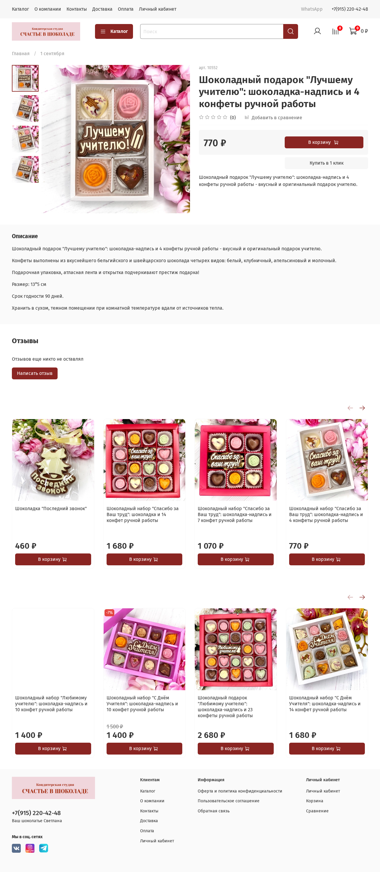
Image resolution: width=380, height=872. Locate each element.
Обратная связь (213, 811)
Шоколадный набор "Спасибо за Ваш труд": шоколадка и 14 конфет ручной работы (143, 514)
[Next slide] (178, 139)
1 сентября (52, 53)
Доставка (102, 9)
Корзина (314, 800)
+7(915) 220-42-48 (350, 9)
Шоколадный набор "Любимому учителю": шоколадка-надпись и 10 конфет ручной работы (51, 703)
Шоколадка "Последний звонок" (51, 508)
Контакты (76, 9)
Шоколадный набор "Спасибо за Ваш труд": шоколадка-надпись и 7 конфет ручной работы (235, 514)
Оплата (126, 9)
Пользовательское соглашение (228, 800)
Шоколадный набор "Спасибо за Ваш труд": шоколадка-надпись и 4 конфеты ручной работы (326, 514)
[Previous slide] (53, 139)
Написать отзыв (35, 373)
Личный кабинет (157, 9)
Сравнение (317, 811)
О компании (47, 9)
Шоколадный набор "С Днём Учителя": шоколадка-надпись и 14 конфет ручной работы (325, 703)
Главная (21, 53)
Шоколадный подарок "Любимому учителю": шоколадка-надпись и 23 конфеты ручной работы (225, 706)
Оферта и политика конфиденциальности (240, 791)
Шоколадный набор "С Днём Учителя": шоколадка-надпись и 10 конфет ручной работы (142, 703)
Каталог (20, 9)
